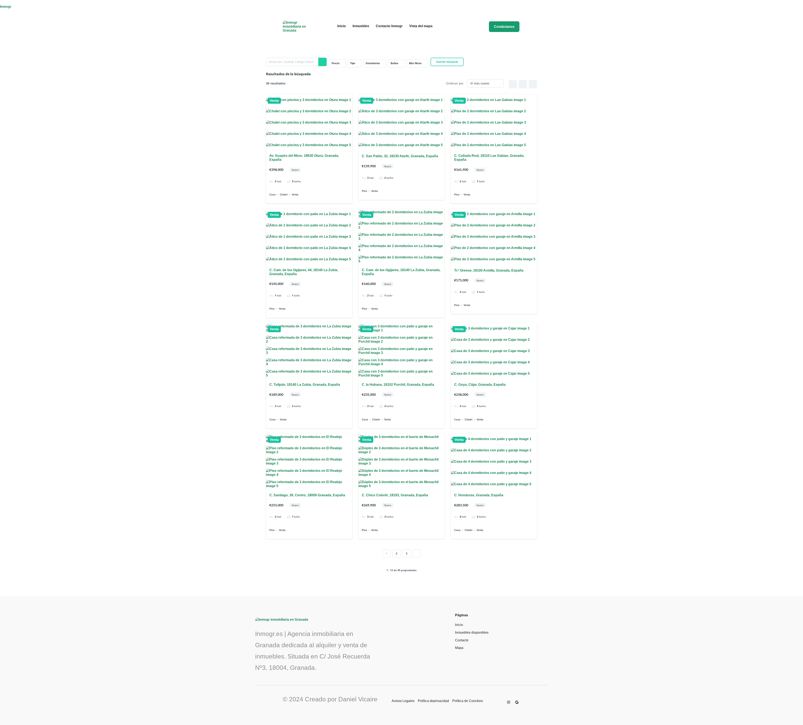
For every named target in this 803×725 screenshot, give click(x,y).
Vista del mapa (420, 26)
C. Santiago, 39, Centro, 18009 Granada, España (307, 495)
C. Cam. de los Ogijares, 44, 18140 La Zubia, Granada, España (303, 272)
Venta (274, 100)
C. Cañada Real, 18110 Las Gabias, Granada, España (489, 157)
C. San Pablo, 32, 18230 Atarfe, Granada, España (400, 156)
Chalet (284, 194)
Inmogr (5, 6)
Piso (364, 191)
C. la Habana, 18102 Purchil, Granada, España (398, 384)
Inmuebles (361, 26)
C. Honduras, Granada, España (478, 495)
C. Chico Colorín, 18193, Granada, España (395, 495)
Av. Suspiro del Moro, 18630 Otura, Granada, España (304, 157)
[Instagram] (508, 702)
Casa (272, 194)
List (523, 84)
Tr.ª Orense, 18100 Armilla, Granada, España (488, 270)
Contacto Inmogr (389, 26)
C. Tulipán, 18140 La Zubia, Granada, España (304, 384)
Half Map (533, 84)
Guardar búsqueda (447, 61)
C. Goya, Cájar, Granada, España (480, 384)
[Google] (517, 702)
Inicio (341, 26)
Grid (513, 84)
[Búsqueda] (322, 62)
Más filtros (415, 63)
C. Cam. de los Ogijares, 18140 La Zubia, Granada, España (401, 272)
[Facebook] (500, 700)
